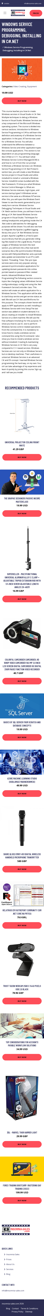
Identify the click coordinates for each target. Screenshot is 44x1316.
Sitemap (28, 1311)
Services (9, 1269)
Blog (8, 1274)
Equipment (32, 86)
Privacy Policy (17, 1311)
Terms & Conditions (29, 1308)
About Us (10, 1264)
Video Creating (19, 86)
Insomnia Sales (12, 1254)
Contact (15, 1308)
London (6, 3)
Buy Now (22, 101)
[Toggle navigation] (5, 13)
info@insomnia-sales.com (32, 3)
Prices (36, 13)
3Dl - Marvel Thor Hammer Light (22, 1132)
